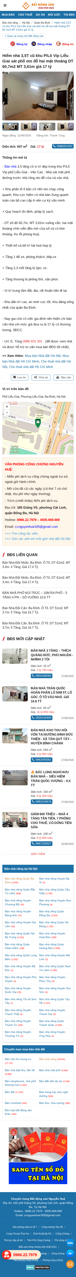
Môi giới (54, 14)
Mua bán (8, 14)
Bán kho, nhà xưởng (51, 1103)
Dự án (40, 14)
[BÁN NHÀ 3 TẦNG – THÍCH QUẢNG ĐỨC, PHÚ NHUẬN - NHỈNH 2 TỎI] (15, 656)
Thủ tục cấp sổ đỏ (13, 1240)
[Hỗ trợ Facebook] (70, 1254)
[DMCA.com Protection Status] (38, 1268)
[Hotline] (6, 1254)
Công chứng (58, 1253)
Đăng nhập (45, 44)
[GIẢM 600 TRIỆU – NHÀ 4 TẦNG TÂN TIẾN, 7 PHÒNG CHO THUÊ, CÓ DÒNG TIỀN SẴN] (15, 819)
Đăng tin (68, 44)
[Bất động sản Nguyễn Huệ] (38, 6)
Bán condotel (13, 1103)
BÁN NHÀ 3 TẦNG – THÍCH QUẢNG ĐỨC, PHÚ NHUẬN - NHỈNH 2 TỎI (52, 655)
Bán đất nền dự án (50, 1081)
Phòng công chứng (53, 1260)
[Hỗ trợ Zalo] (70, 1243)
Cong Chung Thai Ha (17, 1233)
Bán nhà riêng (48, 1059)
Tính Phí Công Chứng (38, 1240)
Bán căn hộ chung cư (18, 1059)
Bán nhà (10, 166)
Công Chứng (62, 1233)
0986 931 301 (32, 341)
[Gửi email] (70, 1264)
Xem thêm (38, 854)
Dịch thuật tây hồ (42, 1233)
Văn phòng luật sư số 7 (24, 1227)
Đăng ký (22, 44)
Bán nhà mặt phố (49, 1070)
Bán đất (9, 1092)
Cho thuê (25, 14)
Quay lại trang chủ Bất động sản (25, 36)
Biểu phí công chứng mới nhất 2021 (38, 1247)
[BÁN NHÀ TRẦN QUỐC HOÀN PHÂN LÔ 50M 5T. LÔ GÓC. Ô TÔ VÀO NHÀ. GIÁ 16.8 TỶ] (15, 693)
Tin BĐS (69, 14)
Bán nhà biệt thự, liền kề (20, 1070)
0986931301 (64, 146)
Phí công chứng (63, 1240)
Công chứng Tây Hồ (52, 1227)
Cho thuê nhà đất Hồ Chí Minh (31, 367)
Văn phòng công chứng (25, 1260)
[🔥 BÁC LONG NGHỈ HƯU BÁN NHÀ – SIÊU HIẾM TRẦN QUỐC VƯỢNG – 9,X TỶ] (15, 777)
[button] (70, 96)
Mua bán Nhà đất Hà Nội (43, 356)
